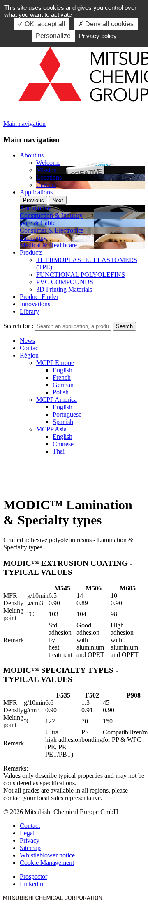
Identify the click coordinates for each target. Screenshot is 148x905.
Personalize (53, 35)
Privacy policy (98, 35)
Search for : (18, 325)
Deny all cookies (108, 24)
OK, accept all (44, 24)
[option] (82, 208)
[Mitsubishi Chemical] (52, 897)
